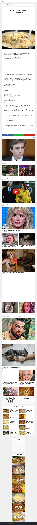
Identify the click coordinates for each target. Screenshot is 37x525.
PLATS (16, 8)
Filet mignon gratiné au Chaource (29, 411)
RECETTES (20, 8)
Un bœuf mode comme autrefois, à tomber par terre (30, 422)
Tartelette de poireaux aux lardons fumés (14, 411)
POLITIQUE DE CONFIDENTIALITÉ (19, 523)
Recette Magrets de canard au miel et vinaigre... (29, 417)
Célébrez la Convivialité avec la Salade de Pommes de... (29, 433)
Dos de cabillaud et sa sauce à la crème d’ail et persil (13, 433)
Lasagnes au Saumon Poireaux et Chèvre (13, 427)
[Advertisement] (18, 21)
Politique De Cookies (27, 523)
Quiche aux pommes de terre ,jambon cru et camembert (13, 417)
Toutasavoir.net (12, 523)
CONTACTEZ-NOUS (32, 523)
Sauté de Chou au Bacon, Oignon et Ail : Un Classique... (29, 428)
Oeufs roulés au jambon (12, 422)
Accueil (4, 4)
